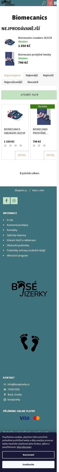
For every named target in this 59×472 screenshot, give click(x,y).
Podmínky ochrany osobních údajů (26, 250)
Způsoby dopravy (16, 235)
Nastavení (28, 455)
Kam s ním (38, 190)
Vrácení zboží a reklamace (21, 240)
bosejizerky (14, 400)
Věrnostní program (17, 255)
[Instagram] (14, 200)
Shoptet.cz (21, 190)
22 (5, 145)
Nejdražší (48, 75)
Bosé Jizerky (15, 394)
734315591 (14, 389)
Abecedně (32, 82)
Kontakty (12, 230)
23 (10, 145)
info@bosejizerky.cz (19, 384)
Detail (22, 155)
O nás (10, 220)
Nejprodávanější (13, 82)
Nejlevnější (32, 75)
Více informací (24, 447)
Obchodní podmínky (18, 245)
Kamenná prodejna (17, 225)
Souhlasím (28, 464)
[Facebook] (6, 200)
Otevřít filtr (29, 95)
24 (15, 145)
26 (21, 145)
